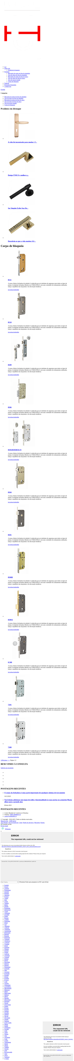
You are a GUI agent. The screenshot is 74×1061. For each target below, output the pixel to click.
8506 (10, 407)
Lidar (20, 822)
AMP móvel (12, 821)
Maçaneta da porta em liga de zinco (18, 76)
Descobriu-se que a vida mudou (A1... (22, 241)
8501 (10, 535)
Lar (5, 67)
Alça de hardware (13, 822)
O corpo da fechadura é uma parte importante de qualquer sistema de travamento (34, 793)
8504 (10, 492)
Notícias (6, 83)
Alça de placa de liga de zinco (16, 78)
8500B (10, 577)
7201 (10, 705)
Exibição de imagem (14, 70)
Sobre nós (7, 68)
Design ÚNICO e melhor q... (18, 175)
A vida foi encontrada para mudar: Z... (22, 142)
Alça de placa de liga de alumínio (17, 75)
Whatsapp (8, 829)
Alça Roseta (4, 822)
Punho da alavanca (28, 822)
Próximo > (5, 760)
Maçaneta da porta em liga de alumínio (19, 73)
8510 (10, 322)
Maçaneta (37, 822)
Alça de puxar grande (14, 80)
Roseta (42, 822)
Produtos (6, 72)
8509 (10, 365)
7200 (10, 747)
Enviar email (4, 826)
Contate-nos (7, 86)
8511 (9, 280)
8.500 (10, 662)
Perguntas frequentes (10, 85)
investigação (11, 290)
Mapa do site (4, 821)
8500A (10, 620)
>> (9, 760)
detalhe (17, 290)
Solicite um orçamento (7, 768)
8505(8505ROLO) (14, 450)
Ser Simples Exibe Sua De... (18, 208)
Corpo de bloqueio (13, 81)
